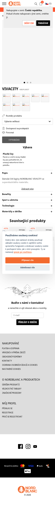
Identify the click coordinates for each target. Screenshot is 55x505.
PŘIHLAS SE (7, 408)
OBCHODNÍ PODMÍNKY (12, 356)
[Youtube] (35, 446)
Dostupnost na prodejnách (17, 128)
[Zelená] (6, 95)
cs (50, 3)
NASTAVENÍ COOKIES (11, 369)
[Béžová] (16, 95)
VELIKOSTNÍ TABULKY (11, 388)
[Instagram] (28, 446)
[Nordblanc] (14, 3)
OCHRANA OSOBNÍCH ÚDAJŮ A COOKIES (20, 365)
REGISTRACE (7, 412)
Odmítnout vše (27, 267)
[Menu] (4, 3)
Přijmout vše (28, 260)
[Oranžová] (25, 95)
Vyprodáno (14, 139)
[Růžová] (25, 104)
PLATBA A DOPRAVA (10, 348)
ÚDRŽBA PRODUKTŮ (11, 384)
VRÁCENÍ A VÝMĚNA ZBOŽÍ (13, 352)
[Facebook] (20, 446)
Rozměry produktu (14, 115)
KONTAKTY (7, 360)
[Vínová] (16, 104)
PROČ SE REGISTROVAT (12, 416)
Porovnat (10, 132)
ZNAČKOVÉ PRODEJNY (11, 393)
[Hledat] (36, 4)
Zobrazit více (27, 188)
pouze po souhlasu (23, 252)
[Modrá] (45, 95)
